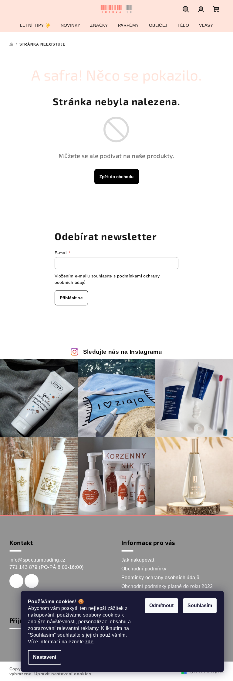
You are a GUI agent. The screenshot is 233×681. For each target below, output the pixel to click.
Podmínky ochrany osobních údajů (160, 577)
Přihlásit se (71, 297)
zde (89, 641)
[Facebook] (16, 581)
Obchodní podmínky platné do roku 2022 (167, 586)
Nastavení (44, 657)
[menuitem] (35, 25)
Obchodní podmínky (144, 568)
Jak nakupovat (137, 559)
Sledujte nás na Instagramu (122, 352)
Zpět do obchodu (117, 176)
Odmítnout (161, 605)
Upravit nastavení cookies (62, 673)
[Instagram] (32, 581)
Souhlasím (199, 605)
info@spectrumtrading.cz (37, 559)
